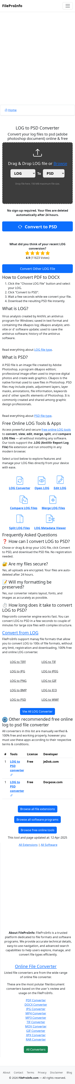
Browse (60, 163)
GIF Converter (35, 1031)
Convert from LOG (20, 633)
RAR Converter (36, 1039)
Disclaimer (56, 1072)
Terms (30, 1072)
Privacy (42, 1072)
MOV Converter (36, 1026)
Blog (69, 1072)
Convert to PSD (40, 227)
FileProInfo (12, 5)
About (6, 1072)
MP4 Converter (35, 1013)
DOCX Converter (36, 1005)
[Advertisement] (37, 66)
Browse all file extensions (37, 809)
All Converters (36, 1049)
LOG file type (43, 350)
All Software (49, 845)
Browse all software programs (37, 820)
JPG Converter (36, 1009)
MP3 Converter (35, 1018)
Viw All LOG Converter (37, 711)
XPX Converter (36, 1035)
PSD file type (43, 416)
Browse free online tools (37, 830)
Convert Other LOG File (37, 268)
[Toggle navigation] (68, 5)
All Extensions (28, 845)
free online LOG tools (56, 430)
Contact (18, 1072)
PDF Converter (36, 1000)
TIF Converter (36, 1022)
